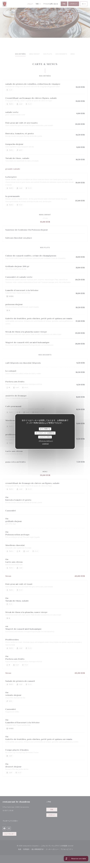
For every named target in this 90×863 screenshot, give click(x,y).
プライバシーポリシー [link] (46, 441)
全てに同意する (45, 429)
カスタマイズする (45, 437)
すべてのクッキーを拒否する (45, 433)
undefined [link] (45, 444)
